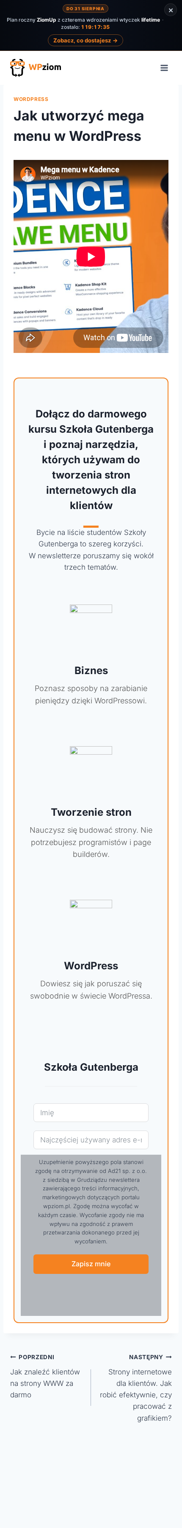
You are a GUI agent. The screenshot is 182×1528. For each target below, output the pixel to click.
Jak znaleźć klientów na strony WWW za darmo (45, 1376)
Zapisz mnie (91, 1263)
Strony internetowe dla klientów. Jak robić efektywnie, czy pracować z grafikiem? (136, 1388)
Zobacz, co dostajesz (85, 40)
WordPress (31, 99)
